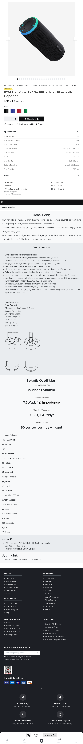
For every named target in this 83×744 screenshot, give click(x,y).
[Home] (7, 740)
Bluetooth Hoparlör (22, 85)
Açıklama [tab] (7, 202)
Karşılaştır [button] (11, 124)
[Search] (24, 740)
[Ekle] (16, 119)
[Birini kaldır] (7, 119)
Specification (10, 131)
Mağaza (11, 85)
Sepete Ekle (51, 735)
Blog (7, 613)
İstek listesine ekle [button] (26, 124)
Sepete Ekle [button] (33, 119)
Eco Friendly (49, 606)
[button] (8, 38)
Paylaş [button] (40, 124)
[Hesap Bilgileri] (76, 740)
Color (6, 176)
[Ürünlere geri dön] (75, 85)
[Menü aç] (41, 741)
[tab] (41, 207)
